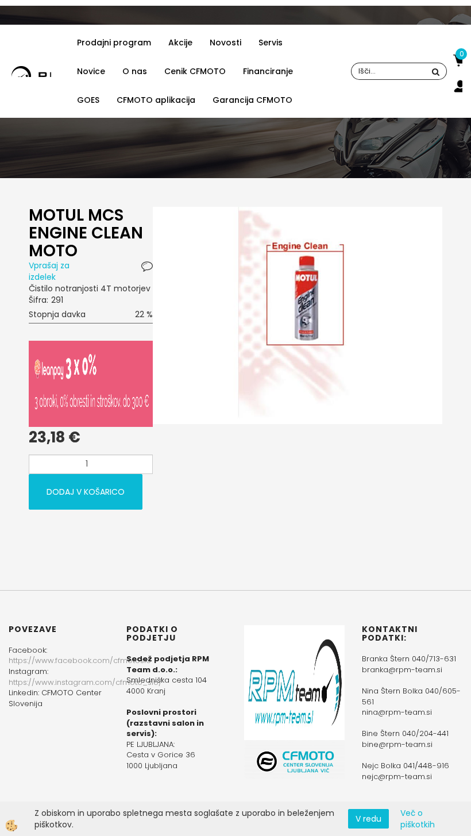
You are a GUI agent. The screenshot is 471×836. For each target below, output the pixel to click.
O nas (134, 71)
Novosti (225, 42)
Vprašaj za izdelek (49, 271)
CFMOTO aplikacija (156, 100)
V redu (368, 819)
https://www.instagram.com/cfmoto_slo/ (85, 682)
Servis (270, 42)
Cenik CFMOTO (195, 71)
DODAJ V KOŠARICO (86, 492)
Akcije (180, 42)
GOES (88, 100)
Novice (91, 71)
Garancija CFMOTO (252, 100)
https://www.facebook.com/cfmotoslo (80, 660)
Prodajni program (114, 42)
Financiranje (268, 71)
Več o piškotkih (417, 818)
